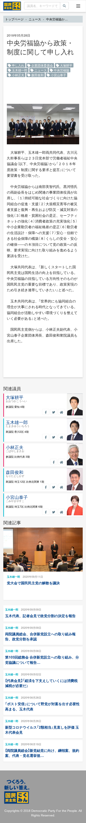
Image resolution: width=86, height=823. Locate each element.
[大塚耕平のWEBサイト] (61, 412)
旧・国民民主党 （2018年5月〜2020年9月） (12, 5)
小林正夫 (17, 75)
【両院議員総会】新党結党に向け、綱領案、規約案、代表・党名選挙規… (42, 753)
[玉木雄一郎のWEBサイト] (61, 437)
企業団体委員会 (41, 65)
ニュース (35, 19)
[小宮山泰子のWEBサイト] (61, 512)
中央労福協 (61, 70)
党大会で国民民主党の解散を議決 (33, 582)
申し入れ (17, 65)
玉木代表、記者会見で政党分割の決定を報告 (40, 615)
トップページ (14, 19)
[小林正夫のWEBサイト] (61, 462)
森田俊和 (37, 75)
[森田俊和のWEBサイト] (61, 487)
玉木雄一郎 (19, 70)
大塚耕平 (65, 65)
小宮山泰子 (58, 75)
